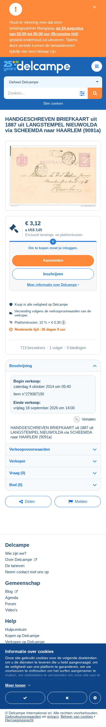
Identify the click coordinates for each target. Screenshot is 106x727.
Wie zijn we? (15, 553)
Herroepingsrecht (19, 720)
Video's (11, 610)
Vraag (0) (17, 473)
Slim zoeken (53, 103)
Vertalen (88, 419)
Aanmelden (53, 260)
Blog (9, 591)
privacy (53, 716)
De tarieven (14, 566)
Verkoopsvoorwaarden (29, 449)
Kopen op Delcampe (22, 635)
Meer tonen (15, 685)
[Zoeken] (95, 93)
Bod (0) (15, 485)
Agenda (11, 597)
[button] (82, 93)
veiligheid (40, 304)
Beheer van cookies (77, 716)
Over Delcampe (19, 559)
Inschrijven (53, 274)
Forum (10, 604)
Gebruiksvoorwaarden (23, 716)
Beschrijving (20, 366)
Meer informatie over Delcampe (52, 285)
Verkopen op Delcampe (25, 642)
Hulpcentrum (16, 629)
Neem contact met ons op (27, 572)
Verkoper (17, 461)
